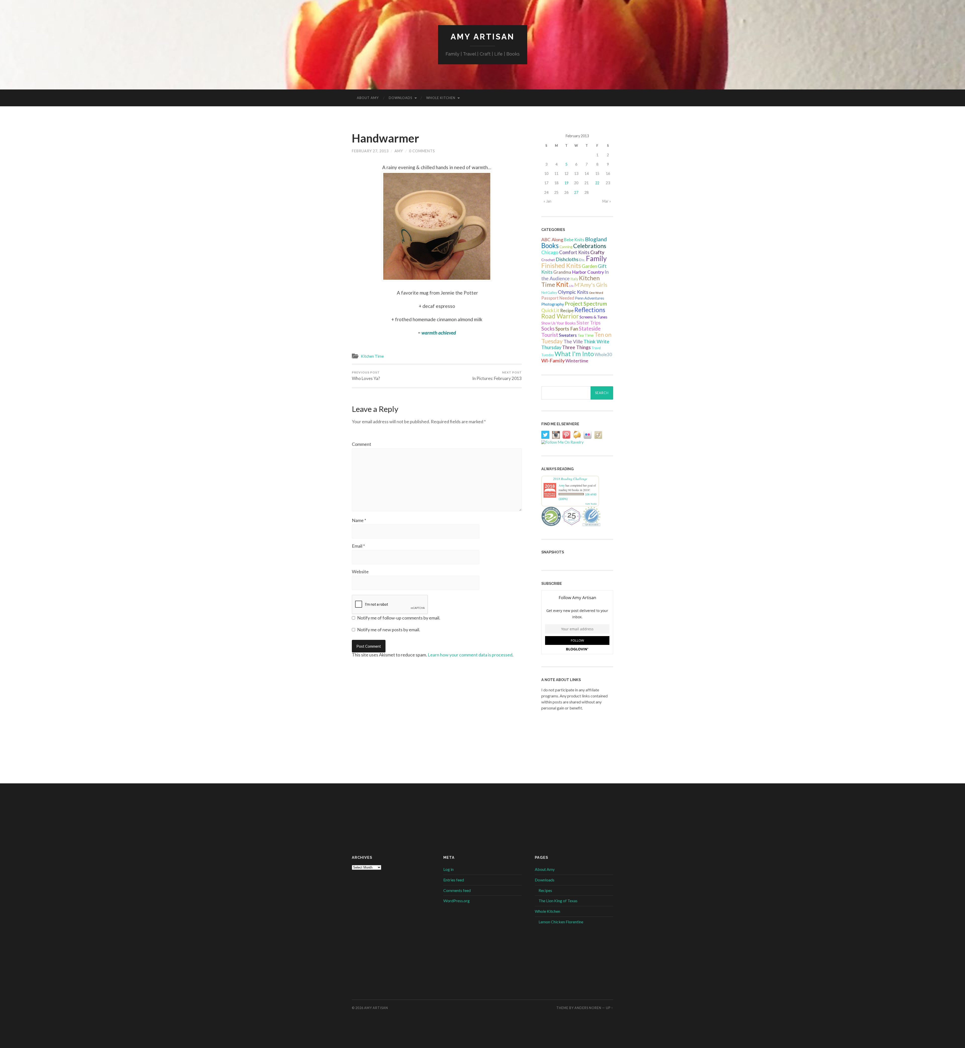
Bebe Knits (574, 239)
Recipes (545, 890)
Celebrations (589, 245)
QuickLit (550, 310)
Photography (552, 304)
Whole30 (603, 354)
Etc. (582, 260)
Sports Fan (566, 328)
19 (566, 183)
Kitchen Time (372, 356)
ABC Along (552, 239)
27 (576, 192)
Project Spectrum (586, 303)
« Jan (547, 201)
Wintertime (576, 360)
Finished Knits (561, 265)
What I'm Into (574, 353)
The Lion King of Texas (558, 900)
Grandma (562, 272)
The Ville (573, 341)
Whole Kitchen (440, 98)
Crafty (597, 252)
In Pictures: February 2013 (497, 375)
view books (591, 503)
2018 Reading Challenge (570, 479)
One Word (596, 292)
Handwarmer (385, 138)
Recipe (567, 310)
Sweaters (568, 335)
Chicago (549, 252)
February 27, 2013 (370, 151)
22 (597, 183)
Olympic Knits (573, 292)
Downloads (400, 98)
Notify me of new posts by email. (388, 629)
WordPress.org (456, 900)
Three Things (576, 347)
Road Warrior (560, 316)
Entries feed (453, 879)
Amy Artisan (483, 36)
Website (360, 571)
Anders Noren (587, 1008)
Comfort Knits (574, 252)
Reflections (589, 309)
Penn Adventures (589, 298)
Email (358, 546)
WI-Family (553, 360)
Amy (399, 151)
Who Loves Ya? (366, 375)
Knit (562, 284)
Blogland (596, 239)
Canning (565, 247)
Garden (589, 266)
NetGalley (549, 292)
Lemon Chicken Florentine (561, 921)
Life (571, 285)
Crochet (548, 260)
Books (550, 246)
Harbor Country (588, 272)
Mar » (606, 201)
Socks (548, 328)
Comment (361, 444)
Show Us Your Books (558, 323)
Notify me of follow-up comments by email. (398, 618)
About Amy (368, 98)
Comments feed (457, 890)
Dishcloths (567, 259)
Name (359, 520)
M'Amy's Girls (590, 284)
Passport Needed (557, 298)
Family (596, 258)
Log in (448, 869)
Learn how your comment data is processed (470, 654)
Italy (574, 278)
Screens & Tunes (593, 316)
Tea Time (585, 335)
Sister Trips (588, 322)
